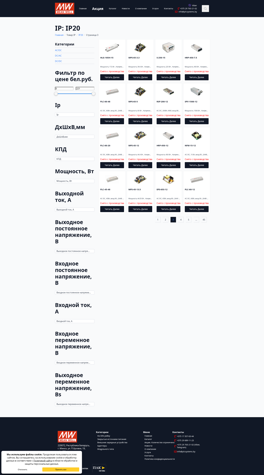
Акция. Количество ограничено (159, 442)
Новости (126, 8)
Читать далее (112, 77)
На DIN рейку (103, 436)
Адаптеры (102, 445)
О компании (141, 8)
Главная (83, 8)
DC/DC (58, 61)
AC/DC (58, 50)
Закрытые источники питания (111, 439)
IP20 (81, 34)
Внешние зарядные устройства (112, 442)
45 (204, 219)
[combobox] (74, 115)
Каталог (112, 8)
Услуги (155, 8)
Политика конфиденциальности (160, 459)
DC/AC (58, 55)
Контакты (168, 8)
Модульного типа (105, 449)
